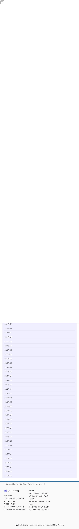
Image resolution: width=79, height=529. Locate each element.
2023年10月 (9, 350)
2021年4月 (8, 423)
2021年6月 (8, 415)
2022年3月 (8, 389)
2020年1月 (8, 475)
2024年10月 (9, 328)
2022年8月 (8, 371)
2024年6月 (8, 346)
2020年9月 (8, 449)
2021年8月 (8, 406)
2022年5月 (8, 380)
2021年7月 (8, 410)
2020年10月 (9, 445)
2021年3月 (8, 428)
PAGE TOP (75, 511)
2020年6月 (8, 458)
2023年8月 (8, 354)
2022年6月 (8, 376)
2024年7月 (8, 341)
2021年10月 (9, 402)
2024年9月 (8, 332)
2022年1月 (8, 393)
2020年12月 (9, 441)
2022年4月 (8, 385)
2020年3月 (8, 471)
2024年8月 (8, 337)
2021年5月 (8, 419)
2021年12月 (9, 397)
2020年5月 (8, 462)
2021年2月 (8, 432)
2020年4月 (8, 467)
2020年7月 (8, 454)
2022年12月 (9, 363)
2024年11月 (8, 324)
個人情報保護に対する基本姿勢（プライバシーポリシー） (24, 484)
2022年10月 (9, 367)
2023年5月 (8, 358)
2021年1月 (8, 437)
